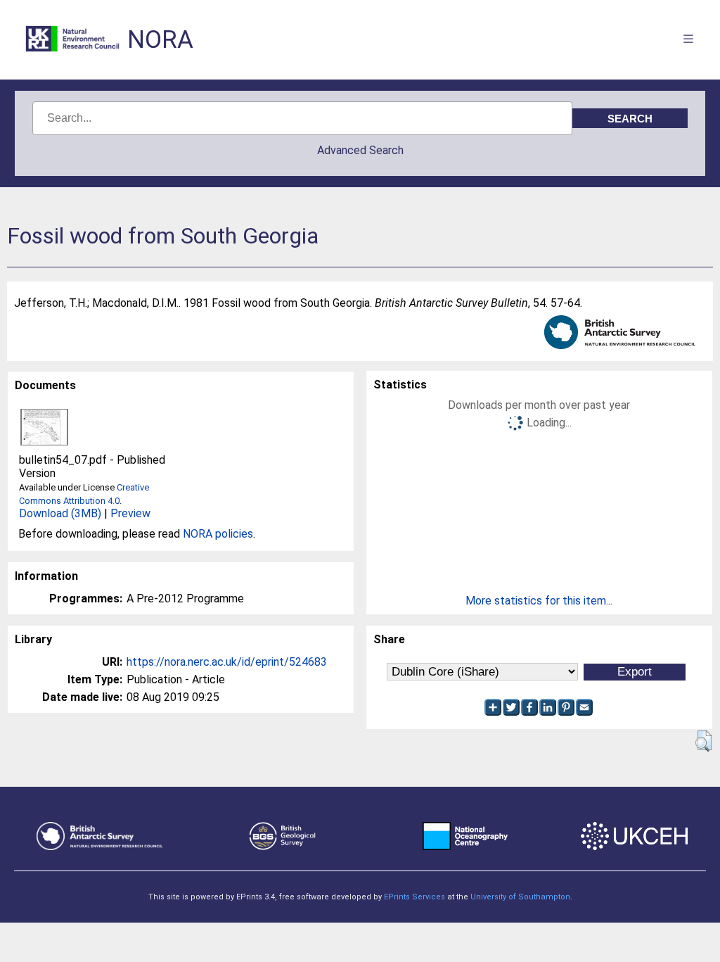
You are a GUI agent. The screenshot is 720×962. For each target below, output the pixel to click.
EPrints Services (414, 896)
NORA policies (218, 533)
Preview (130, 513)
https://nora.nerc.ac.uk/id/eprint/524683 (227, 662)
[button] (703, 741)
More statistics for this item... (538, 600)
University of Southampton (520, 896)
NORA (160, 39)
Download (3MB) (60, 513)
